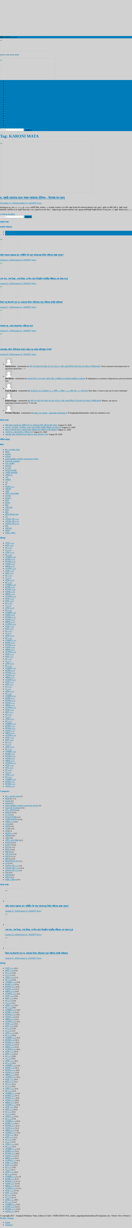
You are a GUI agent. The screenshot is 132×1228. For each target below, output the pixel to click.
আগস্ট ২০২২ (9, 654)
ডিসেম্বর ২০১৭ (10, 784)
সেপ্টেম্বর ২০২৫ (10, 568)
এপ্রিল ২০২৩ (9, 636)
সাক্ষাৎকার (8, 528)
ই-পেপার (8, 109)
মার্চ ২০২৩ (8, 638)
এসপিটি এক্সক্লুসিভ (11, 81)
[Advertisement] (66, 18)
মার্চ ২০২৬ (8, 555)
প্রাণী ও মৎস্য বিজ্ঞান (12, 120)
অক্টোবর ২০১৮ (10, 761)
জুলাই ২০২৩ (9, 629)
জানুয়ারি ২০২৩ (10, 643)
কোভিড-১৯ (9, 475)
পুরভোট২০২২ (9, 486)
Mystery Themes (7, 1218)
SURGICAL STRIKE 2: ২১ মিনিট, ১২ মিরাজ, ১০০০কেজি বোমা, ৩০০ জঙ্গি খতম (59, 391)
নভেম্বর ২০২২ (10, 647)
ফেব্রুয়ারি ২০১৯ (10, 751)
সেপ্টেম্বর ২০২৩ (10, 624)
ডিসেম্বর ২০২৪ (10, 589)
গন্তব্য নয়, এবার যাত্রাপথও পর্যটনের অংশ (16, 325)
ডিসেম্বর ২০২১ (10, 673)
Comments (9, 234)
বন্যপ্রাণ (8, 104)
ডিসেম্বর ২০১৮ (10, 756)
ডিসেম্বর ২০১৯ (10, 728)
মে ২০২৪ (8, 605)
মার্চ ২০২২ (8, 666)
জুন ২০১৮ (8, 770)
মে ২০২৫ (8, 578)
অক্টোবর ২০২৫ (10, 566)
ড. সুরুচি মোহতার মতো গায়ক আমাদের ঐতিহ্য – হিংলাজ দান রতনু (32, 197)
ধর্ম (6, 118)
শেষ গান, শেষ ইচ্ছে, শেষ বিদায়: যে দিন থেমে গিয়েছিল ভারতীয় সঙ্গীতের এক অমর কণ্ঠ (34, 278)
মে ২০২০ (8, 717)
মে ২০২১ (8, 689)
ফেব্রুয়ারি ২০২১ (10, 696)
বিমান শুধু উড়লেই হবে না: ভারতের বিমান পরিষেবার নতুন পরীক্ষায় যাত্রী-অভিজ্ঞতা (31, 302)
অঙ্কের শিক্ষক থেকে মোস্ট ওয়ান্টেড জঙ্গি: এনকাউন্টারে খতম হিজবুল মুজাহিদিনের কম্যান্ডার (56, 378)
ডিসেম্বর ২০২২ (10, 645)
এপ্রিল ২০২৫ (9, 580)
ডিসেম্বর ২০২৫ (10, 561)
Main (7, 452)
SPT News (37, 203)
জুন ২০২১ (8, 687)
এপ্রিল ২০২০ (9, 719)
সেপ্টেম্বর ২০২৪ (10, 596)
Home (7, 1222)
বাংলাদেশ (8, 90)
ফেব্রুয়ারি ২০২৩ (10, 640)
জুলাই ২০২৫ (9, 573)
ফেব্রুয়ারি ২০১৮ (10, 779)
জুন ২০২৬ (8, 548)
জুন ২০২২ (8, 659)
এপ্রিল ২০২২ (9, 663)
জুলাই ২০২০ (9, 712)
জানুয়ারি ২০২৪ (10, 615)
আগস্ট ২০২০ (9, 710)
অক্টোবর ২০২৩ (10, 622)
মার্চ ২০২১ (8, 693)
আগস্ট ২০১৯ (9, 737)
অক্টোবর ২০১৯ (10, 733)
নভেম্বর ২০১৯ (10, 731)
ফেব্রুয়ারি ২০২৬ (10, 557)
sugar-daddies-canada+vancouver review (21, 459)
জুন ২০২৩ (8, 631)
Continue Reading (7, 214)
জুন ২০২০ (8, 714)
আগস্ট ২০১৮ (9, 765)
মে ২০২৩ (8, 633)
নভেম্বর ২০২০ (10, 703)
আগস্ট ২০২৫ (9, 571)
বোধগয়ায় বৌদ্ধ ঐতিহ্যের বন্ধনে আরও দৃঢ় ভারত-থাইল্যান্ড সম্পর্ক (25, 349)
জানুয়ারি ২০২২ (10, 670)
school (7, 456)
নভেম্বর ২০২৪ (10, 592)
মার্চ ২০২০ (8, 721)
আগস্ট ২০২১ (9, 682)
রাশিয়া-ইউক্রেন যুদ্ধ (12, 514)
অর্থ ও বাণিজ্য (9, 113)
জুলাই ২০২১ (9, 684)
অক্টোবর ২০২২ (10, 649)
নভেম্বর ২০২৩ (10, 619)
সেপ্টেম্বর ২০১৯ (10, 735)
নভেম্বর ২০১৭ (10, 786)
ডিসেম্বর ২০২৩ (10, 617)
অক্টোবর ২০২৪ (10, 594)
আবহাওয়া (8, 106)
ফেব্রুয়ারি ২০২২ (10, 668)
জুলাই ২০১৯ (9, 740)
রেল (6, 93)
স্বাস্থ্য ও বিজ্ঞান (10, 97)
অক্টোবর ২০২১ (10, 677)
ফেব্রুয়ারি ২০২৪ (10, 612)
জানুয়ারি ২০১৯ (10, 754)
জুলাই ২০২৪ (9, 601)
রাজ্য (6, 88)
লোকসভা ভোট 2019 (12, 123)
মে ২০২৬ (8, 550)
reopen (8, 454)
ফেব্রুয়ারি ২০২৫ (10, 585)
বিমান (7, 505)
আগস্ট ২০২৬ (9, 543)
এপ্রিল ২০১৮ (9, 775)
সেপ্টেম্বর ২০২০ (10, 707)
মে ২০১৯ (8, 744)
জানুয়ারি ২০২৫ (10, 587)
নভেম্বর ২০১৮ (10, 758)
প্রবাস (7, 116)
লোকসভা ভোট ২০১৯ (12, 519)
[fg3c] (27, 77)
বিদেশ (7, 86)
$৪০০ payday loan (12, 449)
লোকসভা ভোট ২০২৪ (12, 524)
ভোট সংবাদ (8, 507)
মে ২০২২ (8, 661)
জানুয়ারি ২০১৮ (10, 781)
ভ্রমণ (7, 102)
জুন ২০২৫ (8, 575)
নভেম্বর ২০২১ (10, 675)
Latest (7, 232)
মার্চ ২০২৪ (8, 610)
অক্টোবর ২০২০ (10, 705)
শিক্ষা (6, 526)
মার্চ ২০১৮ (8, 777)
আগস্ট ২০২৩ (9, 626)
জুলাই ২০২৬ (9, 545)
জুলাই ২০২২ (9, 656)
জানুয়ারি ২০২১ (10, 698)
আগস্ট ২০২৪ (9, 599)
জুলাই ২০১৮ (9, 768)
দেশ (6, 83)
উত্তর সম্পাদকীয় (10, 111)
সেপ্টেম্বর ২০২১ (10, 680)
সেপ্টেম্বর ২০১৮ (10, 763)
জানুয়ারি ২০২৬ (10, 559)
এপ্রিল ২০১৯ (9, 747)
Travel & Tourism (12, 125)
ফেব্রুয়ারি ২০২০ (10, 724)
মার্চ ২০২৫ (8, 582)
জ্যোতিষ (8, 480)
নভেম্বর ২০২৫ (10, 564)
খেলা (6, 95)
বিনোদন (7, 100)
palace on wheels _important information (50, 413)
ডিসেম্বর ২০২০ (10, 700)
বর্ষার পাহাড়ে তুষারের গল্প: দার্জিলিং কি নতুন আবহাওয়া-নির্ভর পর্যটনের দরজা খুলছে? (32, 255)
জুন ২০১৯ (8, 742)
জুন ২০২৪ (8, 603)
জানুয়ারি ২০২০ (10, 726)
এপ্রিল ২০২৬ (9, 552)
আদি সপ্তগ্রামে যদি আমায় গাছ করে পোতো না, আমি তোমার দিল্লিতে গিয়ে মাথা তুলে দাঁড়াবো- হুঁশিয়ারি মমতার (64, 366)
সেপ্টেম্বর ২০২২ (10, 652)
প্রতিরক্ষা (8, 489)
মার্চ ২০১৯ (8, 749)
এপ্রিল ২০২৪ (9, 608)
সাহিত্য (7, 530)
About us (9, 1225)
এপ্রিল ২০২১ (9, 691)
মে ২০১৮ (8, 772)
